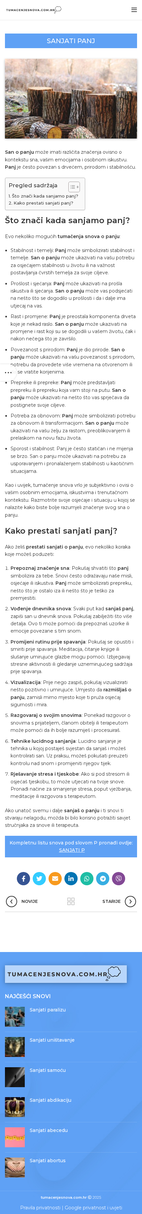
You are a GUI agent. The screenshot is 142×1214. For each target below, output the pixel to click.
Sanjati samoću (48, 1070)
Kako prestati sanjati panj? (43, 203)
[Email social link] (55, 878)
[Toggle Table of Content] (70, 187)
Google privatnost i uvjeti (93, 1208)
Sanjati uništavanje (52, 1040)
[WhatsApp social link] (86, 878)
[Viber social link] (118, 878)
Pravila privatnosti (40, 1208)
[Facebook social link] (23, 878)
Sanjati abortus (48, 1161)
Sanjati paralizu (48, 1010)
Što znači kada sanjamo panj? (45, 196)
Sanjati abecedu (49, 1130)
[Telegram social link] (102, 878)
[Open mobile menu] (134, 10)
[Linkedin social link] (71, 878)
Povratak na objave (71, 902)
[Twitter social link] (39, 878)
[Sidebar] (8, 372)
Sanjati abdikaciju (50, 1100)
